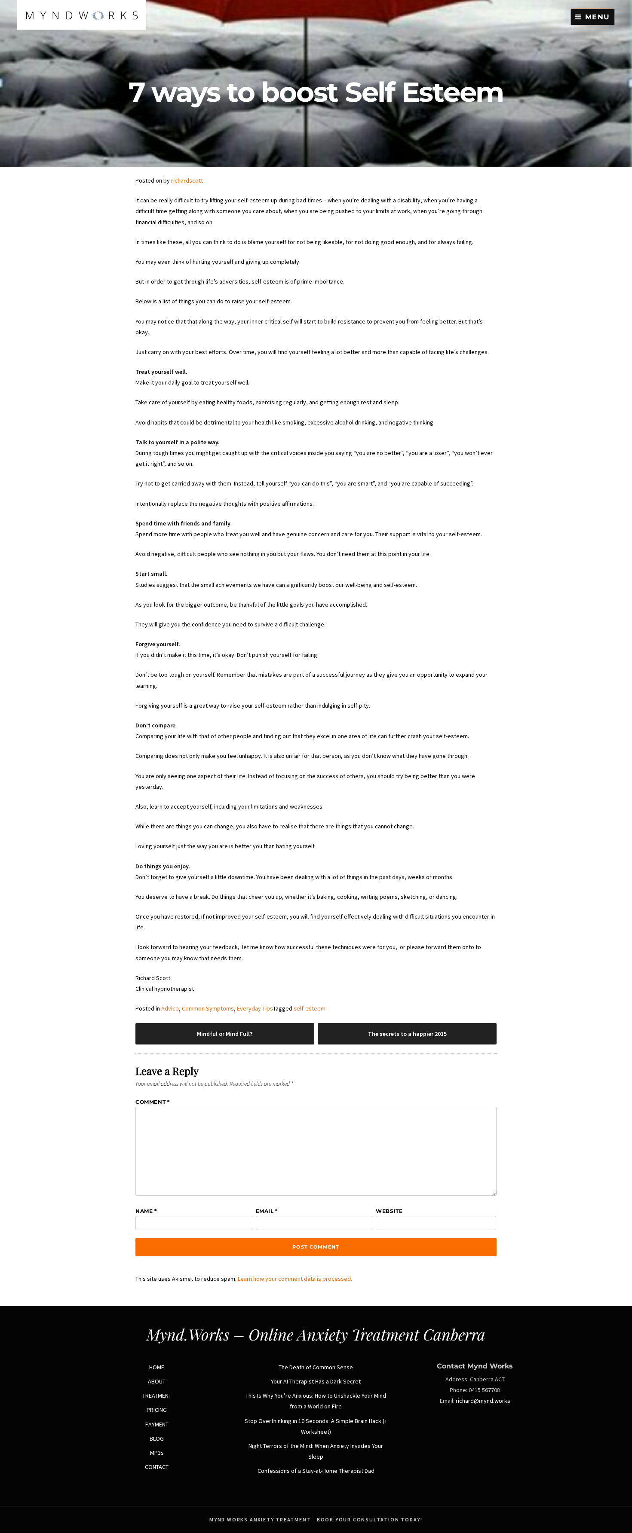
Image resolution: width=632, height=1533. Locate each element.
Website (389, 1211)
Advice (170, 1008)
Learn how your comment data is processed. (295, 1279)
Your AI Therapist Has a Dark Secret (316, 1381)
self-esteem (309, 1008)
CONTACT (157, 1467)
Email (267, 1211)
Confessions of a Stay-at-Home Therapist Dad (316, 1471)
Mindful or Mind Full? (224, 1034)
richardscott (187, 180)
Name (146, 1211)
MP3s (157, 1453)
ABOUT (157, 1381)
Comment (152, 1102)
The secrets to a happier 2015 (407, 1034)
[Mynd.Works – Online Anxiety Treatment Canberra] (81, 27)
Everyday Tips (255, 1008)
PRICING (157, 1410)
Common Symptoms (208, 1008)
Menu (596, 17)
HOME (156, 1367)
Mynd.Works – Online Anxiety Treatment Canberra (316, 1334)
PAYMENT (157, 1424)
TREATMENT (157, 1395)
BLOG (157, 1438)
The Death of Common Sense (316, 1367)
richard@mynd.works (483, 1401)
